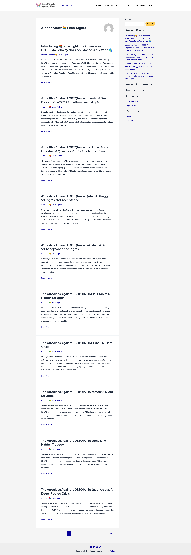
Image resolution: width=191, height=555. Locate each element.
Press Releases (47, 55)
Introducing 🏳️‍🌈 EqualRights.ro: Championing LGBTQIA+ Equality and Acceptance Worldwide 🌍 (76, 48)
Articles (44, 107)
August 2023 (130, 105)
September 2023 (132, 101)
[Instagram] (67, 5)
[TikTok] (71, 5)
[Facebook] (58, 5)
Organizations (139, 5)
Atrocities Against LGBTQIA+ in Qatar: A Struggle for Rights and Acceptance (75, 198)
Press (151, 5)
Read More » (46, 82)
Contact (127, 5)
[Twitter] (63, 5)
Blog (118, 5)
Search (128, 20)
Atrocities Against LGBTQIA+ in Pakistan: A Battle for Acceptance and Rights (75, 247)
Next (113, 533)
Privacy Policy (109, 551)
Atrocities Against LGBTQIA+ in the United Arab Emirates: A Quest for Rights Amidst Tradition (74, 149)
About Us (109, 5)
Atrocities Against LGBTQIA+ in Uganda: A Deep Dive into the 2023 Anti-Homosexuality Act (75, 100)
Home (98, 5)
